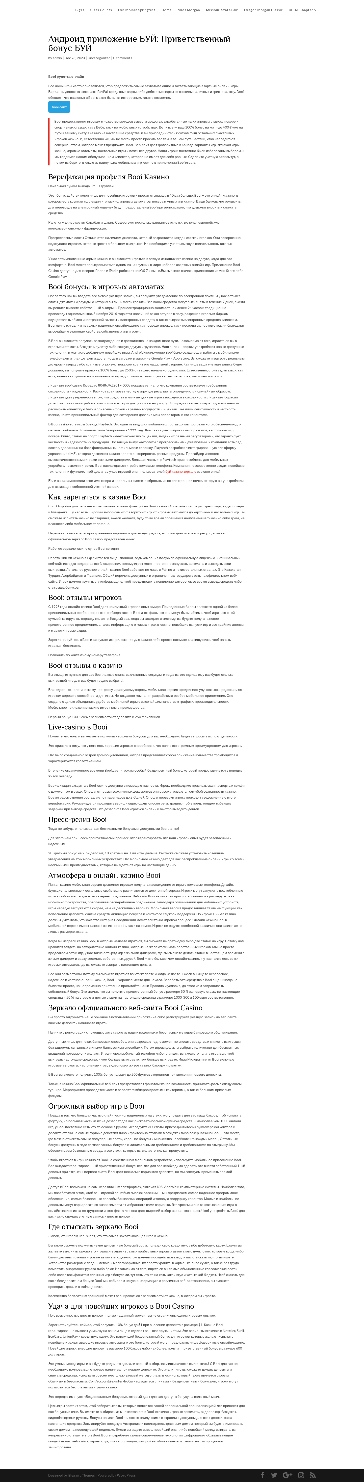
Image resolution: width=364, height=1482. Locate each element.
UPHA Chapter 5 (302, 10)
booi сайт (59, 107)
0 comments (122, 58)
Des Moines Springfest (136, 10)
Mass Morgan (189, 10)
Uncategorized (99, 58)
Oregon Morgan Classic (263, 10)
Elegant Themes (81, 1475)
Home (166, 10)
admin (57, 58)
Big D (79, 10)
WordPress (126, 1475)
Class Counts (101, 10)
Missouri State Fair (222, 10)
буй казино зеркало (180, 471)
